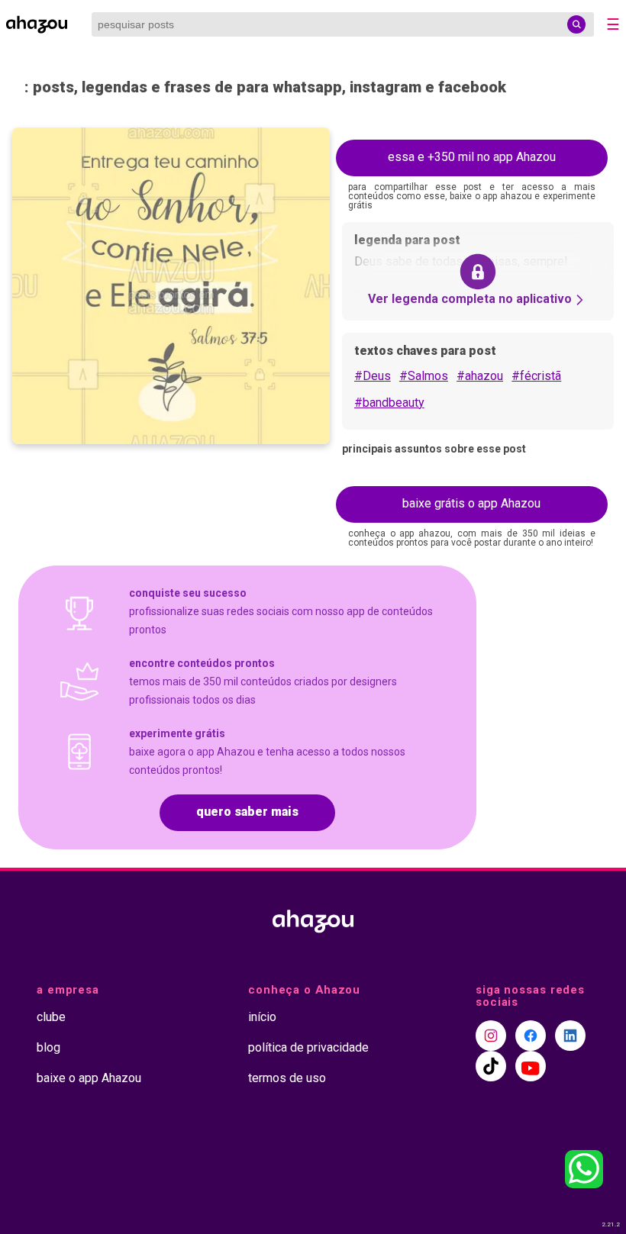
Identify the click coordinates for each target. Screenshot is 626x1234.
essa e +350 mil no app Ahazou (472, 157)
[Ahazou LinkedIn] (570, 1035)
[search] (576, 24)
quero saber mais (247, 811)
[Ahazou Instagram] (491, 1035)
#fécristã (536, 376)
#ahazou (480, 376)
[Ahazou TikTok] (491, 1066)
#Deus (372, 376)
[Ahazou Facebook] (530, 1035)
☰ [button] (613, 24)
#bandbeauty (389, 402)
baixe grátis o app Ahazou (471, 503)
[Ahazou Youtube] (530, 1066)
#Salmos (423, 376)
